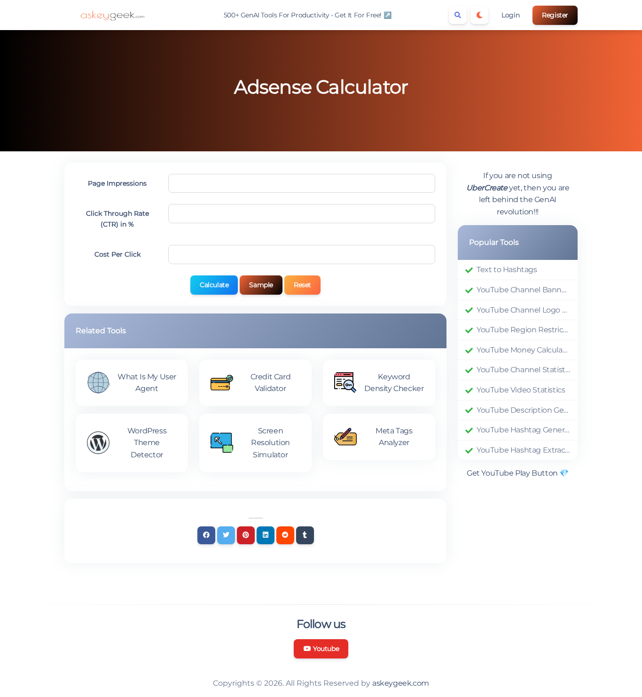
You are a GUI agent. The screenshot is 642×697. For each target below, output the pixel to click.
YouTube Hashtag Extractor (523, 450)
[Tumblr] (305, 535)
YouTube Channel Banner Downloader (523, 289)
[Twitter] (226, 535)
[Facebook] (206, 535)
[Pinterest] (246, 535)
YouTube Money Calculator (523, 349)
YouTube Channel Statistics (523, 369)
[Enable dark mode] (479, 15)
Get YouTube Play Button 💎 (518, 473)
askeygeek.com (400, 683)
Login (510, 15)
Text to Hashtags (507, 269)
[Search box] (458, 15)
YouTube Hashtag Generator (523, 429)
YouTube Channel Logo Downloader (523, 309)
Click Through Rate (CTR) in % (117, 218)
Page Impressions (117, 183)
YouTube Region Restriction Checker (523, 329)
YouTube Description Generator (523, 410)
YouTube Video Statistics (521, 389)
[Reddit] (285, 535)
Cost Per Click (117, 254)
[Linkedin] (265, 535)
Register (555, 15)
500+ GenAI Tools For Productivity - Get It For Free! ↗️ (307, 15)
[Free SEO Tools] (111, 15)
